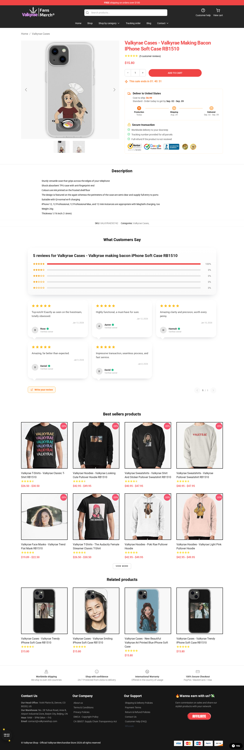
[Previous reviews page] (197, 390)
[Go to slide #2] (79, 147)
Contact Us (130, 716)
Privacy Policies (81, 712)
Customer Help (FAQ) (136, 721)
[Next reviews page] (213, 390)
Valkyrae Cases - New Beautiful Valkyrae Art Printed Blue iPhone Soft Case (146, 642)
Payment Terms (133, 707)
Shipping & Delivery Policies (139, 702)
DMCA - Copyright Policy (86, 716)
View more (122, 566)
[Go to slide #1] (62, 147)
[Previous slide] (26, 89)
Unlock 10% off (7, 735)
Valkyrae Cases (41, 33)
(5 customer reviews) (150, 56)
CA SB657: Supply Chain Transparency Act (95, 721)
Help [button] (238, 746)
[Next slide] (114, 89)
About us (78, 702)
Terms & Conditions (83, 707)
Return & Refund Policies (137, 712)
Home (24, 33)
